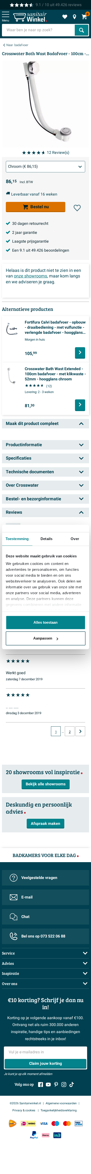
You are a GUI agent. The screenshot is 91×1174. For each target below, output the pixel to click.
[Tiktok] (71, 1084)
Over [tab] (75, 539)
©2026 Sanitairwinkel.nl (25, 1103)
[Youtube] (48, 1084)
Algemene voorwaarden (61, 1103)
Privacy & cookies (24, 1110)
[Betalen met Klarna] (46, 1135)
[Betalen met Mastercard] (67, 1123)
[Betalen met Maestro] (55, 1123)
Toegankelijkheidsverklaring (59, 1110)
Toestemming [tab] (17, 539)
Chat (25, 917)
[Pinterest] (56, 1084)
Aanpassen (42, 638)
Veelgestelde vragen (39, 878)
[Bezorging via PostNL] (13, 1123)
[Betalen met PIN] (79, 1123)
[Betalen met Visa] (44, 1123)
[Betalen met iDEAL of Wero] (28, 1123)
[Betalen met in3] (57, 1135)
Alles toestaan (45, 622)
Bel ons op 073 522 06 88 (43, 936)
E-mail (27, 897)
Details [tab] (46, 539)
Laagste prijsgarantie (30, 241)
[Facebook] (40, 1084)
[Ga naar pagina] (80, 731)
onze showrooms (30, 276)
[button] (77, 208)
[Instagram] (64, 1084)
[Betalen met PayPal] (34, 1135)
